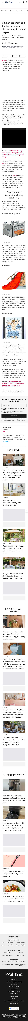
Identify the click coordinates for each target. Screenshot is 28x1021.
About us (14, 979)
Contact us (14, 984)
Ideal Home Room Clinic (7, 964)
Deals (16, 43)
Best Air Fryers (20, 955)
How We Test (14, 989)
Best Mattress (7, 952)
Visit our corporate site (20, 1015)
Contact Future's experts (14, 982)
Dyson (4, 163)
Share (6, 56)
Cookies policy (14, 996)
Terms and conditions (14, 991)
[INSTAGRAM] (4, 431)
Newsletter (23, 56)
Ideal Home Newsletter (21, 961)
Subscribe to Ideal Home (7, 961)
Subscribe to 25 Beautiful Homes (20, 965)
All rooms (4, 19)
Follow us (15, 56)
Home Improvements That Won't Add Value (7, 945)
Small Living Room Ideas (7, 942)
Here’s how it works (18, 47)
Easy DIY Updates (21, 942)
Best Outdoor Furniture (7, 955)
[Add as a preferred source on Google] (14, 1008)
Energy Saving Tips (20, 944)
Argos (4, 60)
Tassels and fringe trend (16, 10)
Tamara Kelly (7, 42)
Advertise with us (14, 986)
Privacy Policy (11, 420)
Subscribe (19, 2)
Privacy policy (14, 993)
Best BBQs (20, 952)
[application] (14, 136)
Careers (14, 998)
